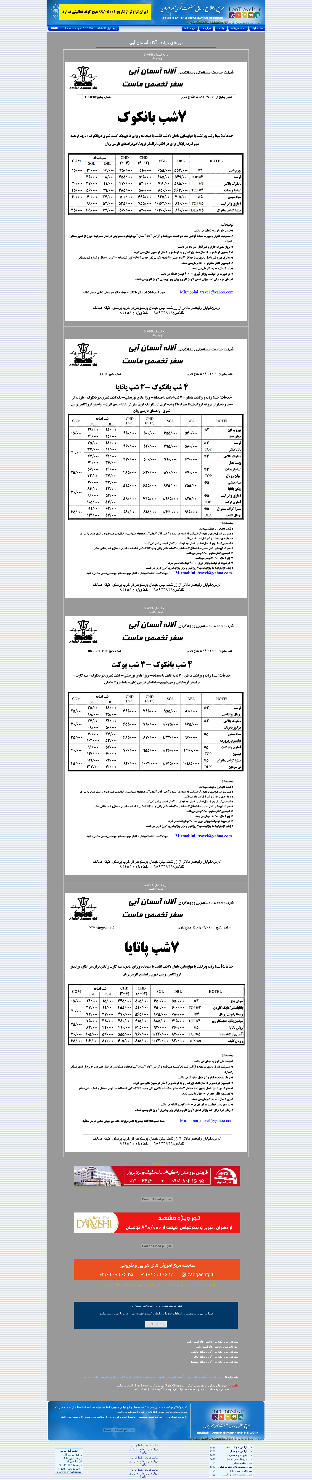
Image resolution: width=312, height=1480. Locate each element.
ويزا (188, 1376)
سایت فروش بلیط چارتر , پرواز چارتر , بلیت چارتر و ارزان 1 (144, 1449)
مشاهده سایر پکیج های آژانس (212, 1341)
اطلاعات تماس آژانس (217, 1346)
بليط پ (88, 1376)
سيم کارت (149, 1376)
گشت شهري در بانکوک (171, 1376)
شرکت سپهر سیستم (151, 1416)
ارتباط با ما (190, 28)
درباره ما (206, 28)
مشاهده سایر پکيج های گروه (214, 1351)
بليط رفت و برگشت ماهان (208, 1376)
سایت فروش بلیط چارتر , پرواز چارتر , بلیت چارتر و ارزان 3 (144, 1473)
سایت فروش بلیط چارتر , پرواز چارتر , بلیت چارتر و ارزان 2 (144, 1461)
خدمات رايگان (238, 28)
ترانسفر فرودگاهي (130, 1376)
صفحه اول (257, 28)
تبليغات (221, 28)
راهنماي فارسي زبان (106, 1376)
